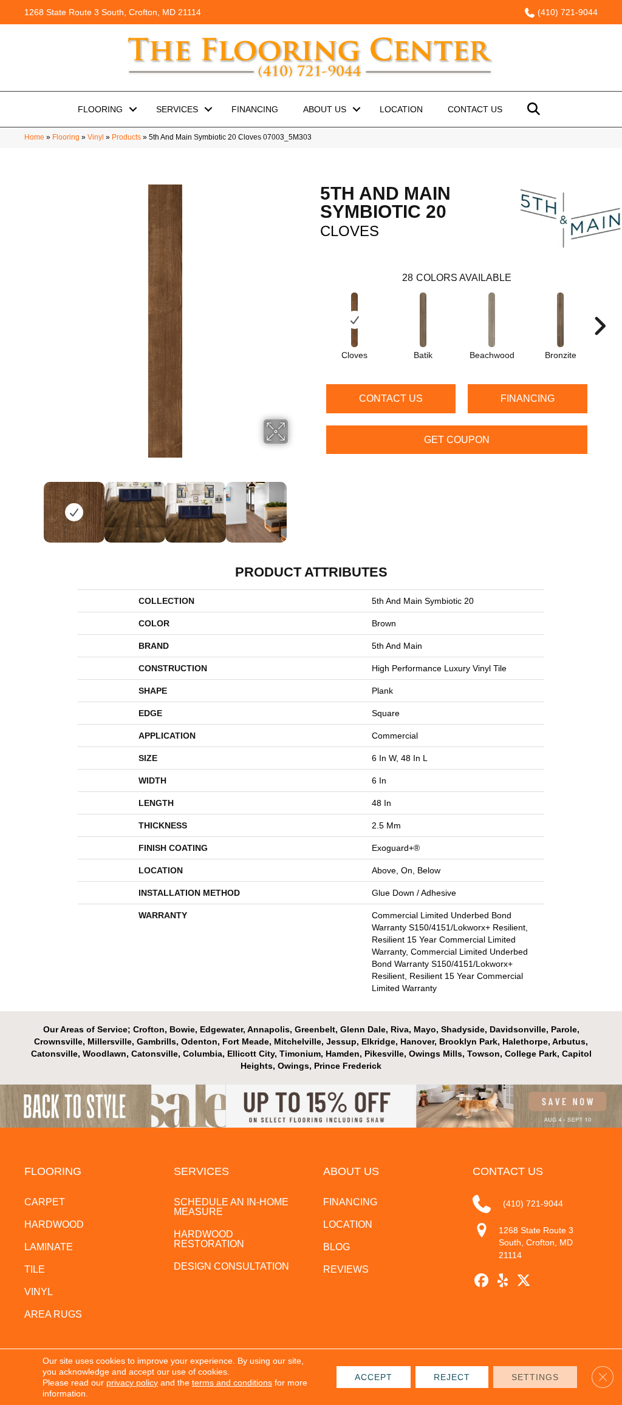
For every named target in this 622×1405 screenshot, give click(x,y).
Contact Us (475, 109)
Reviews (346, 1269)
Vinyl (95, 137)
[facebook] (481, 1280)
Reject (452, 1377)
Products (126, 137)
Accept (373, 1377)
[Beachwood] (492, 319)
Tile (34, 1269)
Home (34, 137)
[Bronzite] (560, 319)
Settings (535, 1377)
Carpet (44, 1202)
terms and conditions (232, 1382)
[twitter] (524, 1280)
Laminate (48, 1247)
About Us (324, 109)
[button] (133, 109)
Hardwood (54, 1224)
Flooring (100, 109)
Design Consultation (231, 1266)
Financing (254, 109)
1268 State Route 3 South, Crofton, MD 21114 (112, 12)
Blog (336, 1247)
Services (177, 109)
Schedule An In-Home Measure (231, 1207)
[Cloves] (354, 319)
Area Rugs (53, 1314)
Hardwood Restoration (209, 1239)
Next (296, 506)
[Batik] (423, 319)
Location (401, 109)
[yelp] (502, 1280)
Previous (35, 506)
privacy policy (132, 1382)
